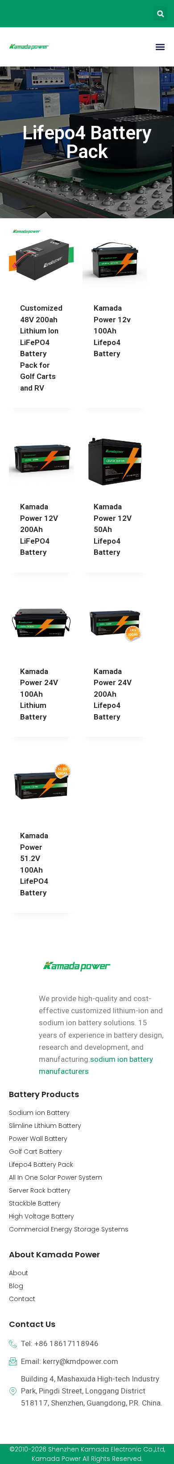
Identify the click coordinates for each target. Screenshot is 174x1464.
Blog (16, 1285)
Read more (112, 370)
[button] (160, 14)
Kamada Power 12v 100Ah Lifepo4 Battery (112, 331)
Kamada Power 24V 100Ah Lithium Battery (39, 694)
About (18, 1273)
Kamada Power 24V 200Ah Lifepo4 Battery (113, 694)
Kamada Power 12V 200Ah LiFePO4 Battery (39, 529)
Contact (22, 1298)
